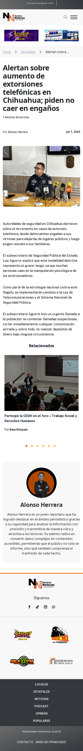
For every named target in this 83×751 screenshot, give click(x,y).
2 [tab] (32, 446)
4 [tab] (43, 446)
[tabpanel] (41, 394)
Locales (41, 684)
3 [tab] (38, 446)
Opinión (42, 713)
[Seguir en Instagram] (45, 607)
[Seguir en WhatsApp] (53, 607)
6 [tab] (55, 446)
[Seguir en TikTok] (37, 607)
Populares (41, 720)
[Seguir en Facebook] (29, 607)
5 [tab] (49, 446)
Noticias (42, 699)
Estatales (41, 691)
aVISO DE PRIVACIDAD (51, 742)
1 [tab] (26, 446)
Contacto (25, 742)
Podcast (41, 706)
